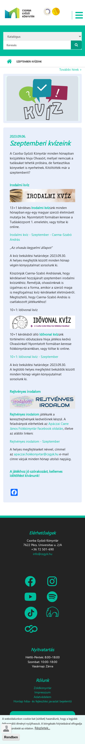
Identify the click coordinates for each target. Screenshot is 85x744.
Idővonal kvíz (48, 334)
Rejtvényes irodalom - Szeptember (35, 441)
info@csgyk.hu (42, 554)
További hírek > (70, 69)
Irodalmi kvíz (40, 207)
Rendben (11, 737)
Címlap (9, 61)
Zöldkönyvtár (42, 688)
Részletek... (42, 728)
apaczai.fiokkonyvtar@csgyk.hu (36, 454)
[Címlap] (19, 10)
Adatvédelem (42, 697)
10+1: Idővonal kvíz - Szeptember (34, 356)
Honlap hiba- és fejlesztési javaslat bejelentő (43, 701)
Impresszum (42, 692)
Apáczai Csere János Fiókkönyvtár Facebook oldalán (39, 426)
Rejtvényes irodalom (24, 414)
